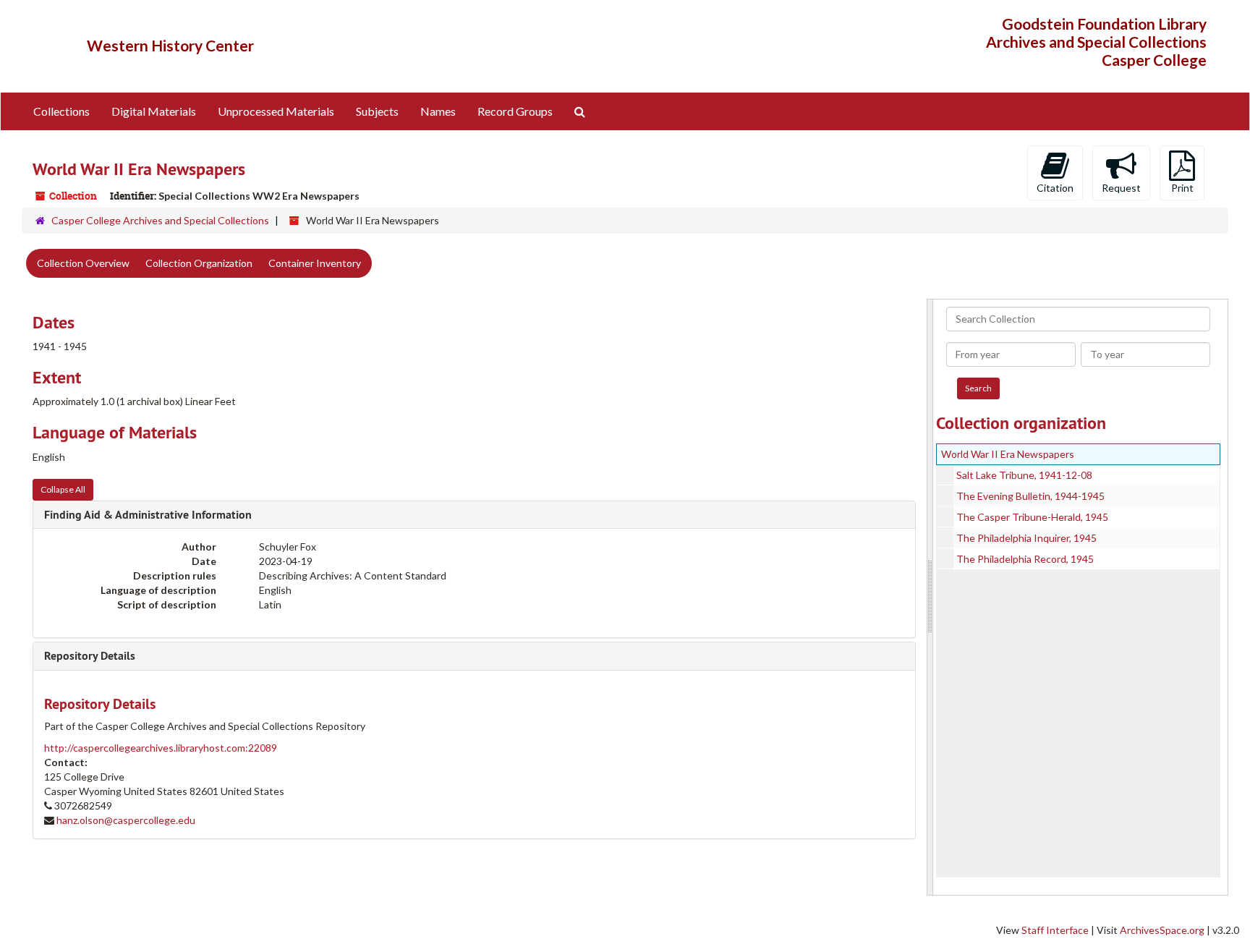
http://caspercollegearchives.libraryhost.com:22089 (160, 747)
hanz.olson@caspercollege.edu (125, 820)
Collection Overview (83, 263)
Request (1121, 188)
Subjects (377, 111)
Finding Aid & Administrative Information (148, 514)
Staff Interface (1055, 930)
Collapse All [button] (63, 489)
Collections (61, 111)
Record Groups (515, 111)
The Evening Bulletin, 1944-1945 (1030, 496)
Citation (1055, 188)
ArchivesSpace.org (1162, 930)
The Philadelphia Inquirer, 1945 (1026, 538)
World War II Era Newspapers (1007, 454)
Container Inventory (314, 263)
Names (438, 111)
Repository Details (89, 655)
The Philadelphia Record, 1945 (1025, 559)
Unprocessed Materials (276, 111)
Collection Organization (198, 263)
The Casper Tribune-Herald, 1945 (1032, 517)
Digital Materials (153, 111)
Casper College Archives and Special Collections (160, 220)
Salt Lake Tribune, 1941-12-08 (1024, 475)
